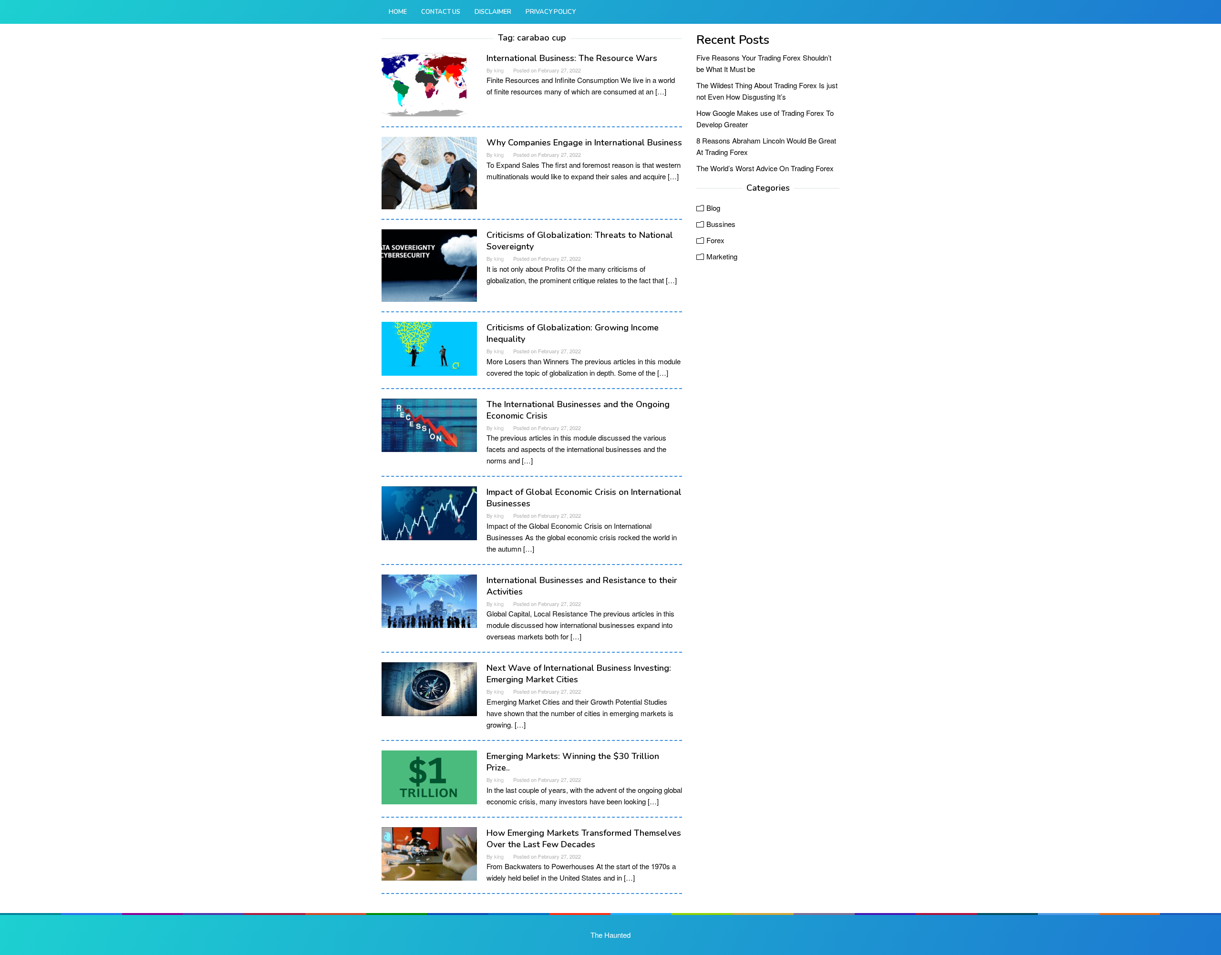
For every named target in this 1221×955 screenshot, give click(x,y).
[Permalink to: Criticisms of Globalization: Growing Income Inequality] (429, 347)
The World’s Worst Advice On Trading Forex (765, 168)
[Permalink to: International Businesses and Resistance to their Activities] (429, 600)
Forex (715, 240)
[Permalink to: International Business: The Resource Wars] (424, 83)
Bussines (720, 224)
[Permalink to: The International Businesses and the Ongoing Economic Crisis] (429, 424)
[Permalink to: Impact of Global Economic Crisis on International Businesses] (429, 512)
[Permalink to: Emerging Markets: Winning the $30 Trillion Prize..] (429, 776)
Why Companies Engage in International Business (584, 142)
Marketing (721, 256)
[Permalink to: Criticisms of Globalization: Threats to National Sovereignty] (429, 264)
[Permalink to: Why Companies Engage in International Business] (429, 172)
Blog (713, 208)
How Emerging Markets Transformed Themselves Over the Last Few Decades (583, 838)
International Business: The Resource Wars (571, 58)
